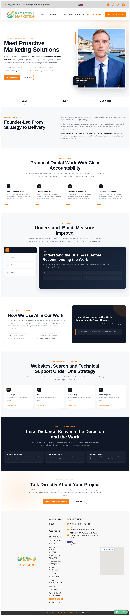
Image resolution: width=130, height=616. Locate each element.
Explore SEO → (41, 405)
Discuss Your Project (12, 77)
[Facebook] (108, 4)
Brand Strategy (53, 569)
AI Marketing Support (55, 563)
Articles (79, 14)
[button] (121, 612)
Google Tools (55, 586)
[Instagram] (113, 4)
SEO (51, 527)
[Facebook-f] (20, 565)
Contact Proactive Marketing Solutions (56, 501)
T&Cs (83, 613)
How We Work (28, 77)
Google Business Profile (53, 549)
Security (53, 573)
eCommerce (54, 544)
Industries (54, 577)
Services (54, 14)
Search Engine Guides (55, 581)
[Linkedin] (123, 4)
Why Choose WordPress (55, 594)
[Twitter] (29, 565)
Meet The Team (94, 14)
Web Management (55, 536)
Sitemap (88, 613)
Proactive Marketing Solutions (66, 613)
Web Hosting (55, 540)
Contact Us (54, 602)
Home (43, 14)
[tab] (20, 250)
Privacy (78, 613)
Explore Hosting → (72, 405)
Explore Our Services (79, 501)
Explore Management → (105, 405)
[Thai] (81, 5)
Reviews (68, 14)
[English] (79, 5)
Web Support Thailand (55, 557)
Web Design (54, 531)
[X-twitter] (118, 4)
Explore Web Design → (12, 405)
